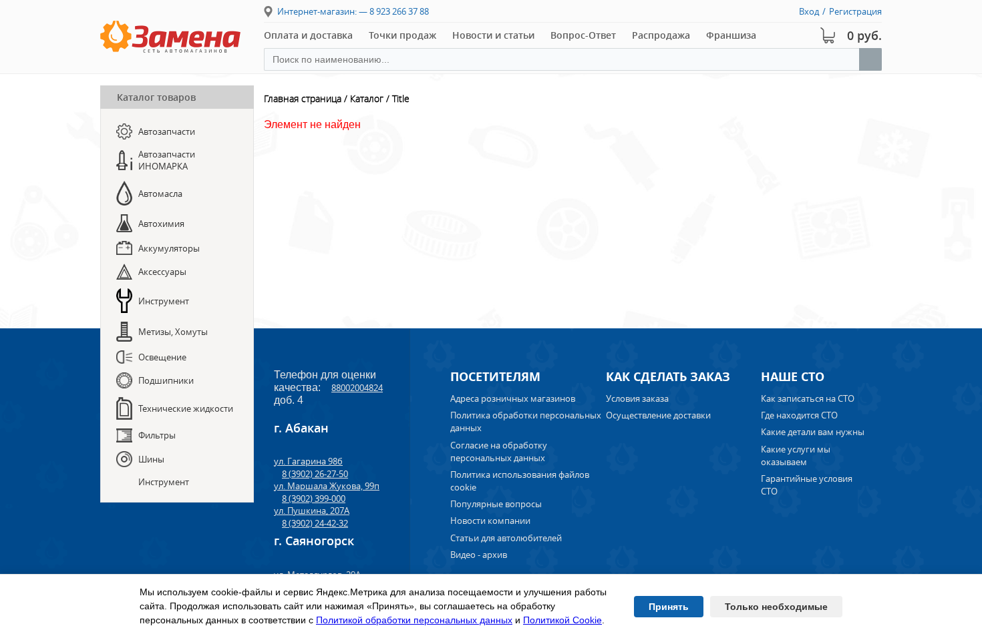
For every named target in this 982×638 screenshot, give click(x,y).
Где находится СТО (799, 415)
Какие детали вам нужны (812, 432)
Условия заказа (637, 398)
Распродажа (661, 35)
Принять (669, 606)
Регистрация (855, 11)
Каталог (366, 98)
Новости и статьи (493, 35)
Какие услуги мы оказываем (795, 455)
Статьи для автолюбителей (506, 538)
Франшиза (731, 35)
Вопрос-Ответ (583, 35)
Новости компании (490, 521)
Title (401, 98)
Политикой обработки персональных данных (414, 620)
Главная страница (302, 98)
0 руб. (864, 35)
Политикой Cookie (562, 620)
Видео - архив (478, 555)
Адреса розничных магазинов (512, 398)
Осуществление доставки (658, 415)
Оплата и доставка (308, 35)
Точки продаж (402, 35)
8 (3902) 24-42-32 (315, 523)
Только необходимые (776, 606)
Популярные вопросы (496, 504)
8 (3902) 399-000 (313, 499)
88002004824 (357, 388)
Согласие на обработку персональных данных (498, 451)
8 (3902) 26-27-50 (315, 474)
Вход (809, 11)
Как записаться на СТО (807, 398)
